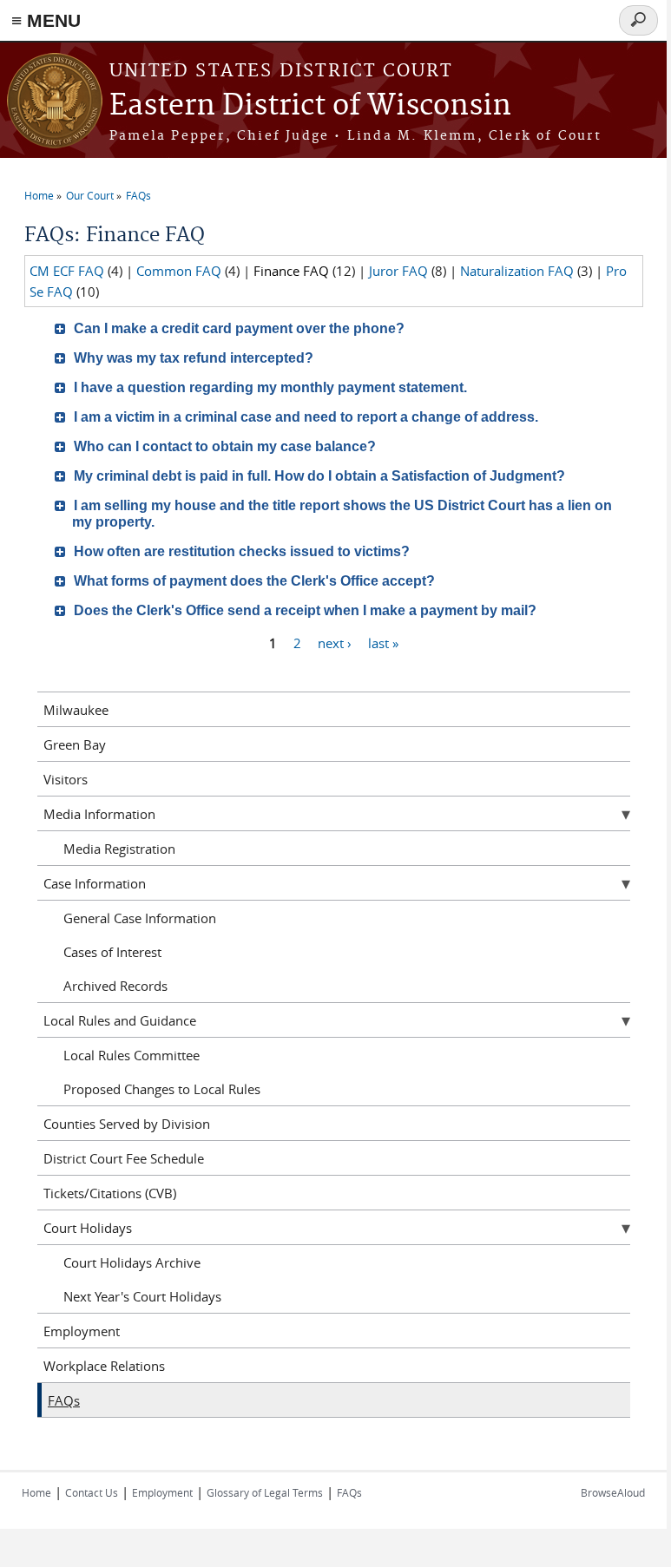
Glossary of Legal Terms (265, 1492)
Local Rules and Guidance (119, 1020)
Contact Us (91, 1492)
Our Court (90, 195)
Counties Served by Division (126, 1123)
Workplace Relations (104, 1365)
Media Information (99, 814)
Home (39, 195)
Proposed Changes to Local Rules (161, 1089)
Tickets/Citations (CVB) (109, 1193)
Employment (81, 1331)
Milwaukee (76, 709)
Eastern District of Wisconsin (310, 106)
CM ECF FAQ (67, 270)
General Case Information (139, 918)
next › (335, 642)
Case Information (94, 883)
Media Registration (119, 848)
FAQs (138, 195)
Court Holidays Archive (132, 1262)
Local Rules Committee (131, 1055)
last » (383, 642)
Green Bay (74, 744)
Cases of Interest (112, 952)
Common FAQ (178, 270)
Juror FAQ (398, 270)
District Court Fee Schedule (123, 1158)
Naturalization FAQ (517, 270)
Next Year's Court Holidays (142, 1296)
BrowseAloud (613, 1492)
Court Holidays (87, 1227)
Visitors (65, 779)
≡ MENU (46, 20)
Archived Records (115, 985)
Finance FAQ (291, 270)
